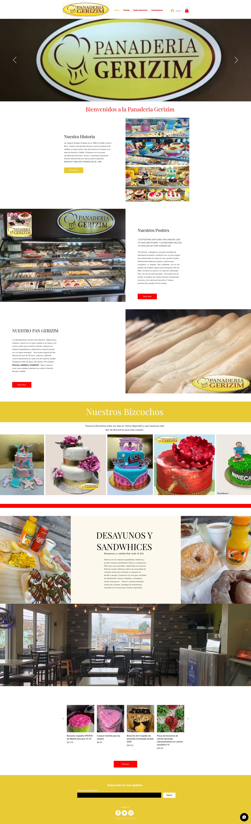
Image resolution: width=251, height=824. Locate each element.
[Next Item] (246, 464)
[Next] (236, 60)
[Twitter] (124, 813)
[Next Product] (188, 718)
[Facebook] (118, 813)
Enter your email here (87, 790)
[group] (125, 727)
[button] (187, 10)
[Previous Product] (63, 718)
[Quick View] (80, 718)
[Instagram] (131, 813)
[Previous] (14, 60)
